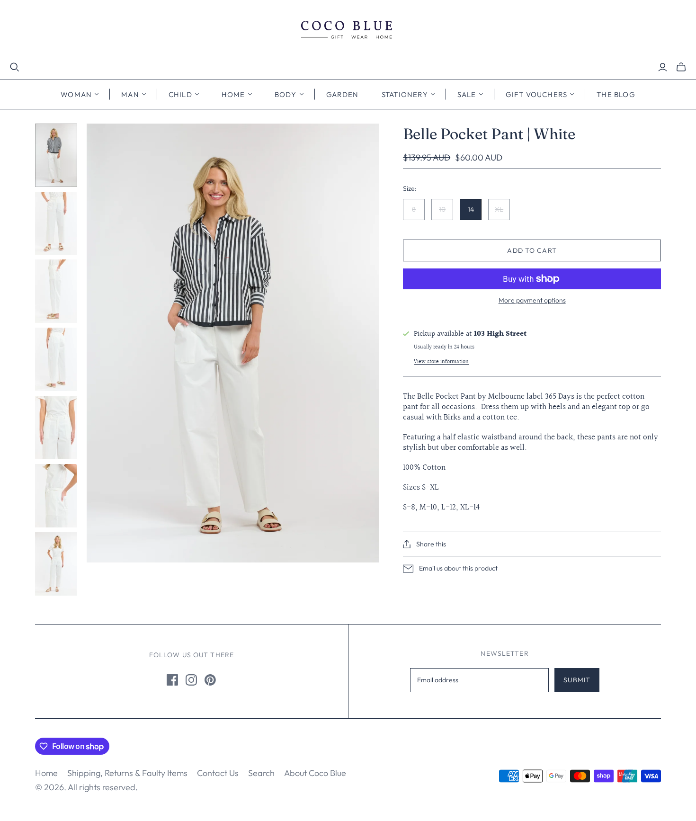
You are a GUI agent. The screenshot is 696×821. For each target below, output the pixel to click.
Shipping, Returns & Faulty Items (127, 772)
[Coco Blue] (348, 31)
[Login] (663, 67)
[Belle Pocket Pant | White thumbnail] (56, 155)
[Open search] (14, 67)
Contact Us (218, 772)
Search (261, 772)
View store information (441, 361)
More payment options (532, 300)
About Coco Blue (315, 772)
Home (46, 772)
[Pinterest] (210, 680)
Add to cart (531, 250)
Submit (576, 680)
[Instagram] (191, 680)
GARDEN (342, 94)
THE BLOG (616, 94)
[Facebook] (172, 680)
